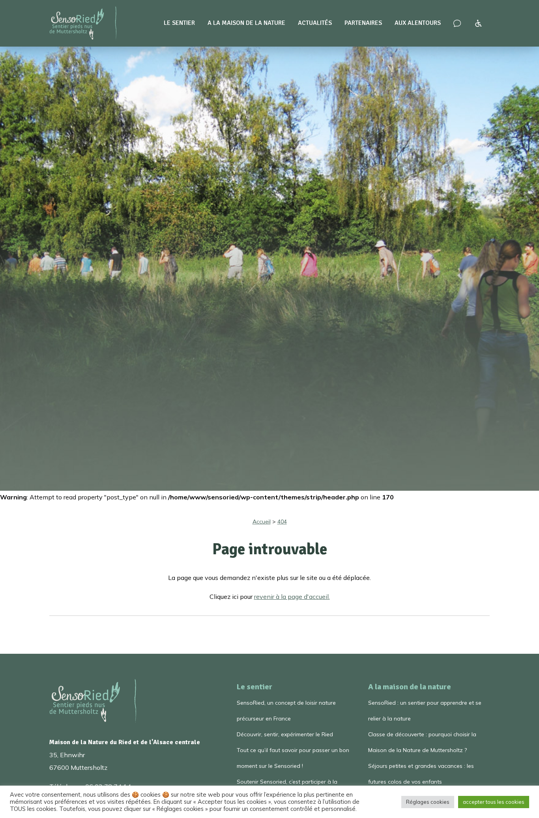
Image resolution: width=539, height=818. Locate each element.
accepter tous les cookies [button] (493, 802)
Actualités (315, 23)
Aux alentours (418, 23)
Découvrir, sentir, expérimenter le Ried (285, 734)
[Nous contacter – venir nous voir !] (457, 23)
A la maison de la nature (246, 23)
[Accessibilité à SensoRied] (478, 23)
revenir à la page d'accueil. (292, 596)
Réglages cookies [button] (427, 802)
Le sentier (179, 23)
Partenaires (363, 23)
